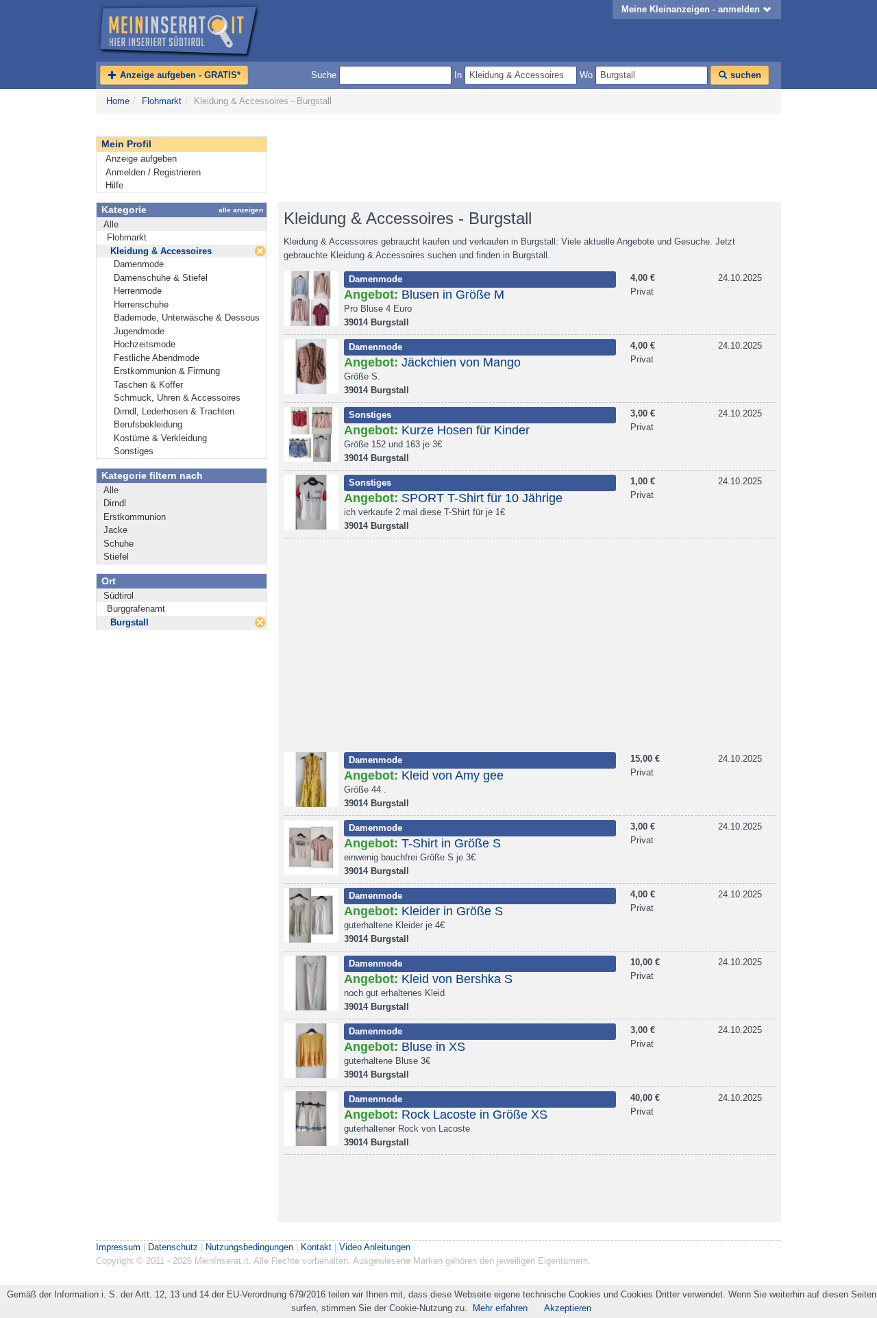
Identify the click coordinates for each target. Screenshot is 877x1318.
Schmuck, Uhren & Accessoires (177, 398)
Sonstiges (133, 451)
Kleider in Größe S (452, 911)
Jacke (115, 530)
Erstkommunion (134, 517)
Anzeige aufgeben (141, 158)
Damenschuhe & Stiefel (161, 278)
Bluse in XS (433, 1047)
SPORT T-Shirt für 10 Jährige (482, 498)
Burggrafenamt (136, 609)
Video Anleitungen (374, 1247)
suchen (744, 75)
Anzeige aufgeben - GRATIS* (178, 75)
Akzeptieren (567, 1308)
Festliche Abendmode (156, 358)
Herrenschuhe (141, 304)
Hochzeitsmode (144, 344)
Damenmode (139, 264)
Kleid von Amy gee (453, 775)
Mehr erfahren (500, 1308)
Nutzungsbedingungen (249, 1247)
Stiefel (116, 556)
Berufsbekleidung (148, 424)
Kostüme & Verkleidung (160, 438)
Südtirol (118, 595)
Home (117, 101)
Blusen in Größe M (453, 294)
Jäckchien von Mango (461, 362)
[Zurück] (260, 251)
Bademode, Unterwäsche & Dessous (187, 317)
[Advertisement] (527, 158)
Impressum (118, 1247)
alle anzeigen (241, 210)
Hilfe (114, 185)
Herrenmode (138, 291)
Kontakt (316, 1247)
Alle (111, 224)
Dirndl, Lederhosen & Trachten (174, 411)
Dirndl (114, 503)
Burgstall (129, 622)
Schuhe (118, 543)
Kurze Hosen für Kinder (466, 430)
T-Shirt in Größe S (451, 843)
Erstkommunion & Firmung (167, 371)
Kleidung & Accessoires (161, 251)
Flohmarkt (162, 101)
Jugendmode (139, 331)
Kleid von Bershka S (457, 979)
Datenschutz (173, 1247)
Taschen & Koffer (148, 385)
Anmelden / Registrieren (153, 172)
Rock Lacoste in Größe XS (474, 1114)
